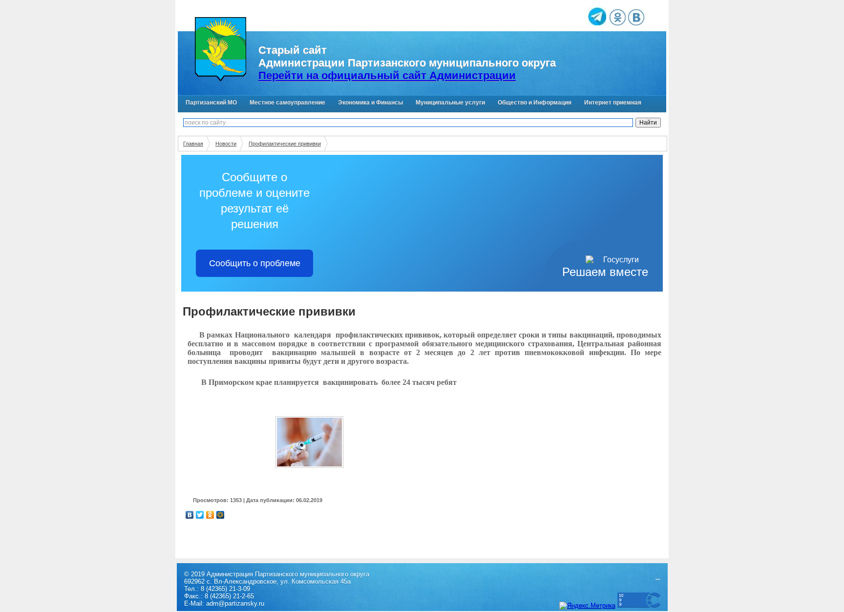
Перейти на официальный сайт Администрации (387, 75)
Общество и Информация (534, 102)
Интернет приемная (612, 102)
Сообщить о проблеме (254, 263)
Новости (225, 144)
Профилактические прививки (285, 144)
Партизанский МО (211, 102)
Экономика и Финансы (370, 102)
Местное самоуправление (287, 102)
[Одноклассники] (210, 514)
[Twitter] (200, 514)
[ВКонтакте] (190, 514)
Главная (193, 144)
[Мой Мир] (220, 514)
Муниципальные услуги (450, 102)
